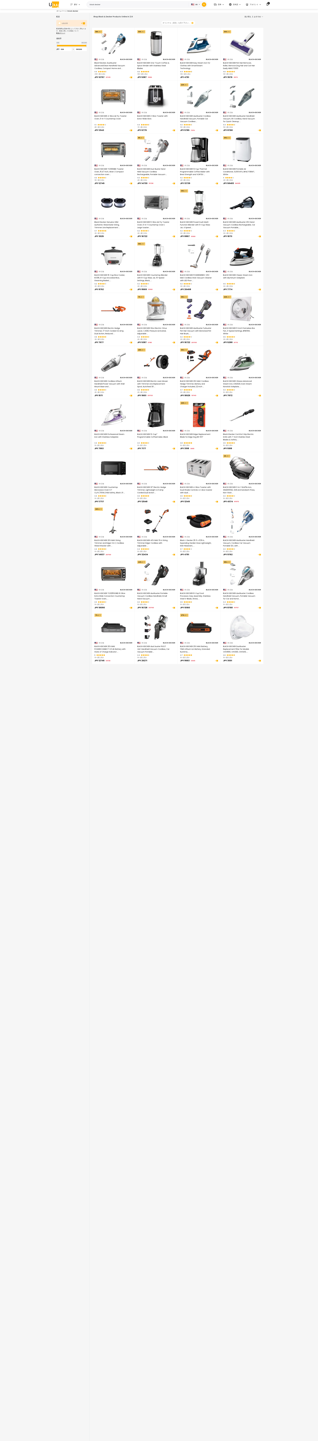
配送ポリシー (60, 33)
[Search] (204, 4)
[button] (219, 4)
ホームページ (61, 11)
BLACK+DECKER (126, 59)
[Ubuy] (54, 4)
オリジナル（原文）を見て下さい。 (176, 23)
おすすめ (257, 16)
